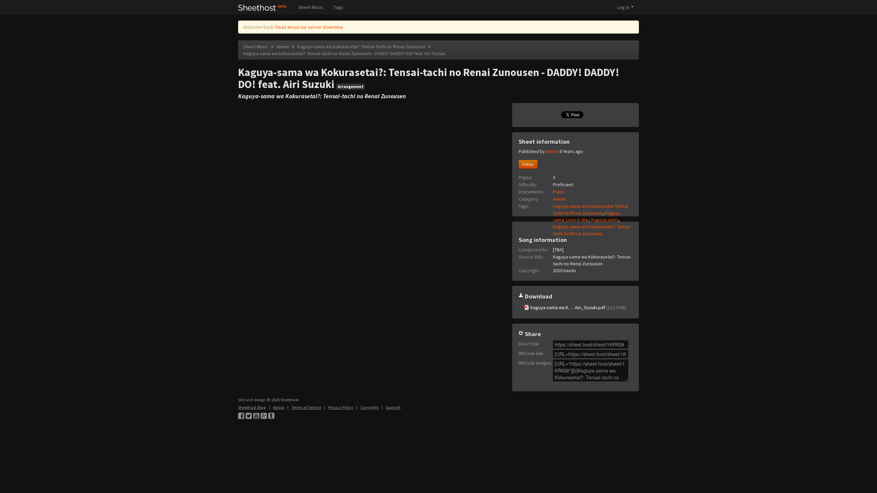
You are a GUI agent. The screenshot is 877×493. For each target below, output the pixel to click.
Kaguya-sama (605, 220)
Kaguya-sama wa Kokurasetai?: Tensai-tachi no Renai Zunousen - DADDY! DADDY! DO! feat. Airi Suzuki (344, 53)
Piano (558, 192)
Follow (528, 164)
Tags (338, 7)
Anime (282, 46)
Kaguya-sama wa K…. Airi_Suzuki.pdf (577, 307)
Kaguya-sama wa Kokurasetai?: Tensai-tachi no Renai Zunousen (361, 46)
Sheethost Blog (252, 407)
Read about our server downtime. (309, 27)
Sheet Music (310, 7)
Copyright (369, 407)
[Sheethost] (262, 7)
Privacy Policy (340, 407)
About (278, 407)
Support (393, 407)
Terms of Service (306, 407)
